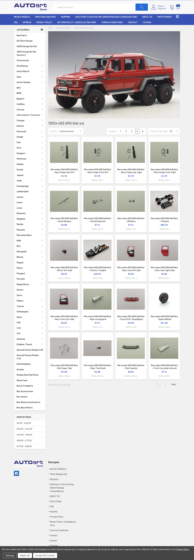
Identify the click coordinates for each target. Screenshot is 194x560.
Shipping (65, 16)
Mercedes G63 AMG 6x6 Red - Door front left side (64, 317)
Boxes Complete (25, 385)
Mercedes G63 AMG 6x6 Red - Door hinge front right (164, 170)
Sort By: (54, 131)
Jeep (19, 180)
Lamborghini (23, 191)
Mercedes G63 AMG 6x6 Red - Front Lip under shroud (164, 366)
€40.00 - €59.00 (24, 434)
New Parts (22, 35)
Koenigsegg (22, 186)
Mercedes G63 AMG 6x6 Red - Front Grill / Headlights (130, 317)
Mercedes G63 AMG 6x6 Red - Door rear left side (130, 268)
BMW (19, 93)
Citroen (20, 109)
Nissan (20, 257)
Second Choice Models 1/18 (30, 350)
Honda (20, 169)
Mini (18, 246)
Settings (10, 555)
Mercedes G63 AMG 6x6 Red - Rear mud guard (97, 317)
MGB (19, 240)
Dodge (20, 136)
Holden (20, 164)
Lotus (19, 208)
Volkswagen (22, 311)
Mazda (20, 224)
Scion (19, 295)
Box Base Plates (25, 407)
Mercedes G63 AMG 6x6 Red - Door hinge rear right (130, 170)
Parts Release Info (45, 16)
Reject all (25, 555)
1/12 (18, 333)
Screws (20, 369)
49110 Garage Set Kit (27, 46)
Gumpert (21, 153)
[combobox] (100, 7)
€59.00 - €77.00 (24, 440)
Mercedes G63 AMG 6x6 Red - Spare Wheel (164, 317)
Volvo (19, 317)
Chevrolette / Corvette (28, 115)
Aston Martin (23, 71)
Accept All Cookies (45, 555)
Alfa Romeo (22, 66)
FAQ (16, 22)
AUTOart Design (25, 40)
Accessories (23, 60)
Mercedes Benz (24, 235)
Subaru (20, 300)
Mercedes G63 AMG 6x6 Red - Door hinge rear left (64, 170)
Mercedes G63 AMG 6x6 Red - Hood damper (64, 219)
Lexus (19, 202)
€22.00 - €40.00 (24, 428)
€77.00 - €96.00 (24, 446)
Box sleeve (22, 396)
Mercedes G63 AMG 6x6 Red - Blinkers (130, 219)
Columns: (112, 131)
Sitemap (54, 545)
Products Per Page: (159, 131)
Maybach (21, 218)
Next (174, 384)
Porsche (21, 278)
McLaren (21, 229)
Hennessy (21, 158)
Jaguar (20, 175)
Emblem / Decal (24, 344)
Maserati (21, 213)
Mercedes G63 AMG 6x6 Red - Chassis (164, 219)
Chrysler (21, 120)
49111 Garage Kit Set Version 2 (26, 53)
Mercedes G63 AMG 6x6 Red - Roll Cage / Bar (64, 366)
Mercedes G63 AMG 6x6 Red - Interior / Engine (97, 268)
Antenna (21, 339)
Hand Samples (24, 364)
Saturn (20, 289)
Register (162, 8)
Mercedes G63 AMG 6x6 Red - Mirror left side (64, 268)
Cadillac (21, 104)
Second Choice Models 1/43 (28, 357)
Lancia (20, 197)
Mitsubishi (22, 251)
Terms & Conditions (112, 22)
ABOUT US (147, 16)
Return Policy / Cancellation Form (76, 22)
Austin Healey (23, 82)
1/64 (19, 322)
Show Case (22, 380)
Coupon (147, 22)
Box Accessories (25, 391)
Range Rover (23, 284)
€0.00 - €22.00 (24, 423)
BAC (19, 87)
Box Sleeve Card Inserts (28, 402)
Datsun (20, 126)
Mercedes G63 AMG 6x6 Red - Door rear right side (164, 268)
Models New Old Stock (27, 374)
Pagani (20, 262)
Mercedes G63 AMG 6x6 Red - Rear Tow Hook (97, 366)
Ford (19, 147)
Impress (27, 22)
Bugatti (20, 98)
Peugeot (21, 273)
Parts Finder (164, 16)
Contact (133, 22)
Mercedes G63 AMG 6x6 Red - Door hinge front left (97, 170)
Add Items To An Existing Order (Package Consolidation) (106, 16)
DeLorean (21, 131)
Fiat (19, 142)
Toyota (20, 306)
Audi (19, 76)
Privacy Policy (44, 22)
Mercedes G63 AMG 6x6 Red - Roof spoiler (130, 366)
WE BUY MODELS (22, 16)
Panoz (20, 268)
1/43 (19, 328)
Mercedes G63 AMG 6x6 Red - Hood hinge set (97, 219)
